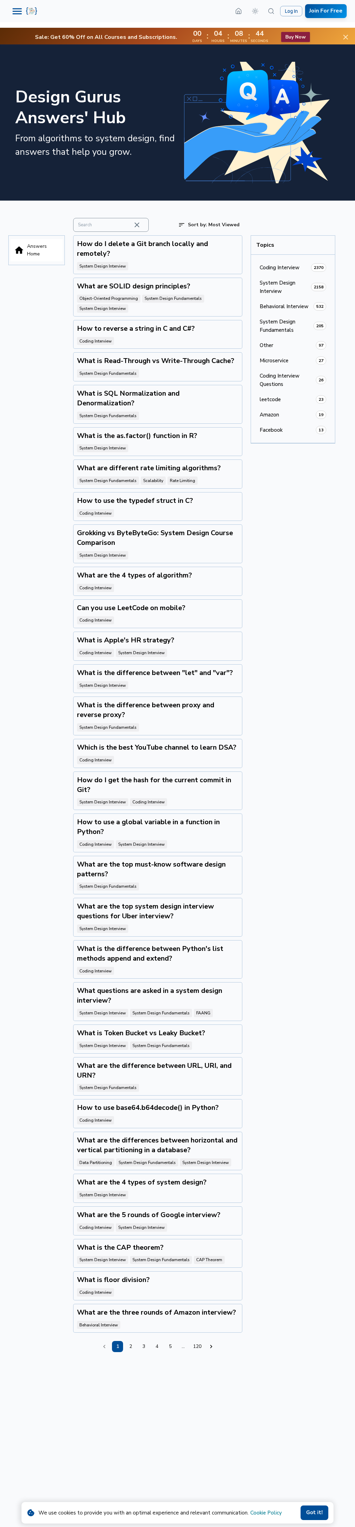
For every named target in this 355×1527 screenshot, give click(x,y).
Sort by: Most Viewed (214, 224)
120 (197, 1346)
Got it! (314, 1512)
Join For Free (326, 11)
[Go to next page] (211, 1346)
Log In (291, 11)
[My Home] (238, 11)
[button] (255, 11)
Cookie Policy (266, 1512)
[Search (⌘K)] (271, 11)
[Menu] (17, 11)
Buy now (295, 37)
